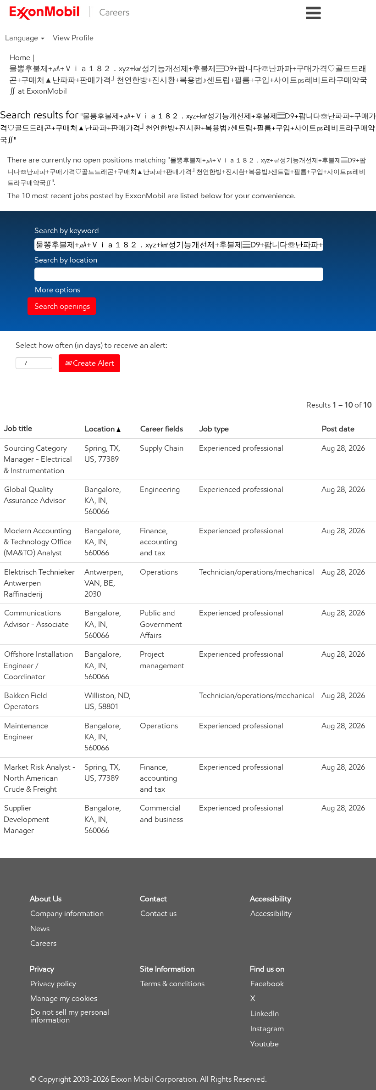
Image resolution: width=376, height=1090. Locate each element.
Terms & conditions (172, 983)
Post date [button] (338, 428)
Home (20, 57)
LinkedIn (264, 1013)
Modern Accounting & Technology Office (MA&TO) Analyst (38, 542)
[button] (313, 13)
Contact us (158, 913)
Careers (43, 943)
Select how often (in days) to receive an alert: (91, 345)
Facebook (267, 983)
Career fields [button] (161, 428)
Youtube (264, 1044)
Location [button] (100, 428)
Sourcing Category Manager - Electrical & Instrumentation (38, 459)
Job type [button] (214, 428)
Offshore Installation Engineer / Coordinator (38, 665)
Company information (67, 913)
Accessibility (271, 913)
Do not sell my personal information (69, 1016)
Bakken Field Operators (25, 701)
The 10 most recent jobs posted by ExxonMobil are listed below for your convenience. (151, 195)
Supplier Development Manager (26, 819)
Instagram (267, 1028)
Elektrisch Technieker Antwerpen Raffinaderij (39, 583)
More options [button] (57, 289)
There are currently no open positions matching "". (186, 171)
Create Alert (92, 363)
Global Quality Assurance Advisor (35, 495)
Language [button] (22, 37)
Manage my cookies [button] (63, 998)
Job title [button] (18, 428)
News (40, 928)
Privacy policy (53, 983)
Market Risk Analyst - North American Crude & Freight (40, 778)
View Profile (73, 37)
